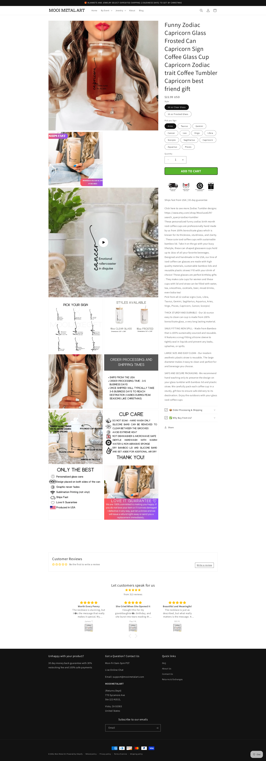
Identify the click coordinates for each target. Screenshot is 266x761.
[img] (133, 590)
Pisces (188, 146)
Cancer (171, 133)
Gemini (199, 126)
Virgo (197, 133)
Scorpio (172, 140)
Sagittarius (189, 140)
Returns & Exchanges (172, 679)
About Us (166, 668)
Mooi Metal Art (60, 754)
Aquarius (172, 146)
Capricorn (208, 140)
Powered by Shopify (75, 754)
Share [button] (171, 427)
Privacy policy (105, 754)
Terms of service (120, 754)
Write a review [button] (204, 565)
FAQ (164, 663)
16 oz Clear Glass (177, 107)
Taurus (184, 126)
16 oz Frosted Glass (178, 114)
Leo (185, 133)
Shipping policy (136, 754)
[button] (106, 10)
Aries (170, 126)
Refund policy (91, 754)
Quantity (168, 153)
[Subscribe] (157, 728)
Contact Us (167, 673)
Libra (210, 133)
